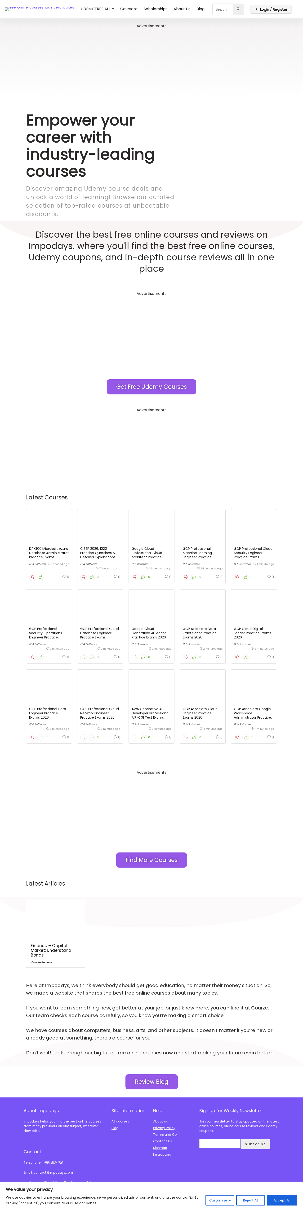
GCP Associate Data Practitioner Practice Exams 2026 (200, 633)
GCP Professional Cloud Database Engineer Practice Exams (99, 633)
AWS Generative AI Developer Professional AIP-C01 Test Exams (150, 713)
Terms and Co (165, 1134)
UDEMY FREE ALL (95, 9)
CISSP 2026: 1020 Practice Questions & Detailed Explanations (98, 552)
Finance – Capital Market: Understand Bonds (51, 950)
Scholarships (155, 9)
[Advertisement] (151, 62)
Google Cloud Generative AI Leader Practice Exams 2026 (149, 633)
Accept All (282, 1200)
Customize (218, 1200)
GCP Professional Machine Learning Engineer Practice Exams (197, 555)
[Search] (238, 9)
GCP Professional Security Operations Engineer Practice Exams (45, 635)
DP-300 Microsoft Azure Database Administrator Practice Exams (49, 552)
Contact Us (162, 1141)
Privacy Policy (164, 1128)
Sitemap (160, 1147)
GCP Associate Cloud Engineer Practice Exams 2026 (200, 713)
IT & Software (37, 564)
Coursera (129, 9)
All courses (120, 1121)
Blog (200, 9)
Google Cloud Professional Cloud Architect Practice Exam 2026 (147, 555)
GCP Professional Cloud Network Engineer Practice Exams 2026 (99, 713)
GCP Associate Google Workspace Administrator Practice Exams (252, 715)
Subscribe (255, 1144)
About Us (182, 9)
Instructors (162, 1154)
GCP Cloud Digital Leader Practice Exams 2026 (252, 633)
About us (160, 1121)
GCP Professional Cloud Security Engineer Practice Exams (253, 552)
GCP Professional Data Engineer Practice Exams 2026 (47, 713)
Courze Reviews (41, 962)
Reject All (250, 1200)
